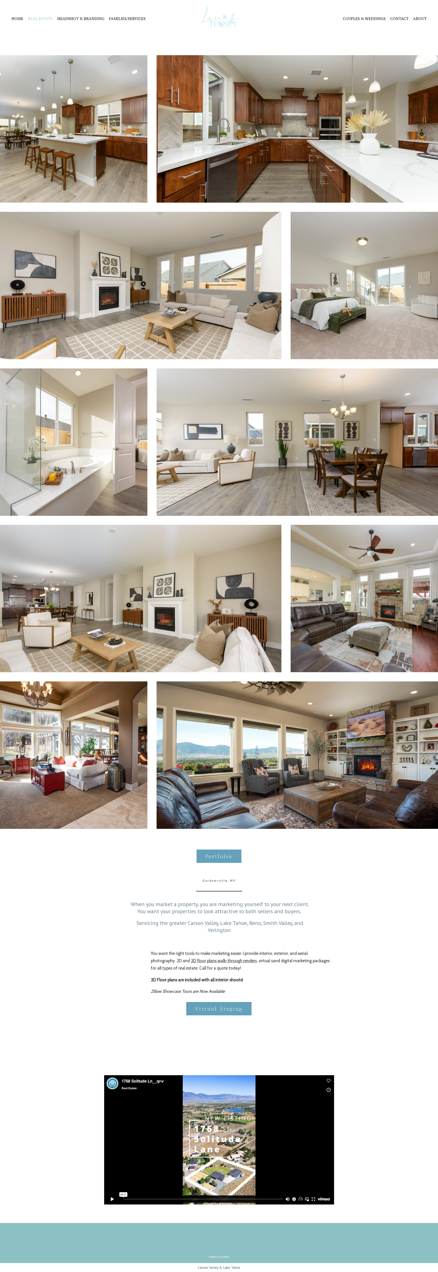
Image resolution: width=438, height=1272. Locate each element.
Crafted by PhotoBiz (219, 1256)
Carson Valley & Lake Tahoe (219, 1267)
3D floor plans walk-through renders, (224, 960)
